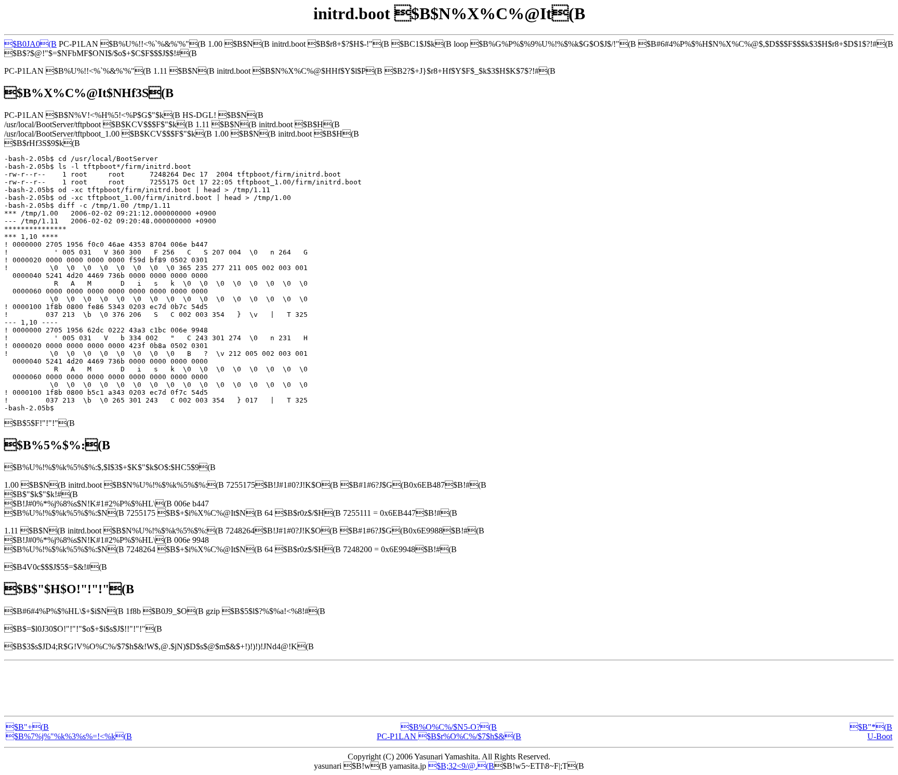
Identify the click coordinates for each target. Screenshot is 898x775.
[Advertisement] (449, 688)
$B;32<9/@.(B (461, 765)
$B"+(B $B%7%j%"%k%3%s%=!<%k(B (69, 732)
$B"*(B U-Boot (871, 732)
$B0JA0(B (30, 43)
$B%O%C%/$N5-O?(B (449, 727)
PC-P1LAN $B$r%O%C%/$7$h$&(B (449, 736)
